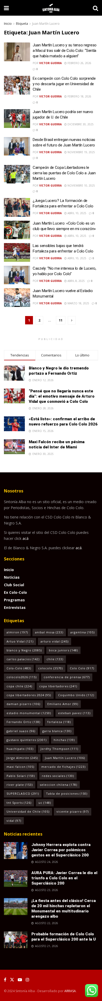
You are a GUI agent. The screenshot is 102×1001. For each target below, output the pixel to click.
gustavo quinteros (27, 740)
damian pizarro (23, 704)
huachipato (20, 749)
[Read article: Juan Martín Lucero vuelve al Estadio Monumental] (17, 297)
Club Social (14, 584)
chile (55, 659)
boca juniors (63, 650)
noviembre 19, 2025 (81, 152)
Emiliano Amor (62, 704)
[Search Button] (95, 8)
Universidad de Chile (28, 811)
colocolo (50, 668)
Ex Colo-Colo (15, 592)
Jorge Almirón (22, 758)
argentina (82, 632)
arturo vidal (55, 641)
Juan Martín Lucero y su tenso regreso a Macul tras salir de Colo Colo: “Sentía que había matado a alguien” (65, 50)
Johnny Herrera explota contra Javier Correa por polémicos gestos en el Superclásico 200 (60, 849)
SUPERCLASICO (23, 793)
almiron (17, 632)
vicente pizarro (72, 811)
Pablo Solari (21, 776)
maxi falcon (20, 767)
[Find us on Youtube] (20, 980)
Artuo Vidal (20, 641)
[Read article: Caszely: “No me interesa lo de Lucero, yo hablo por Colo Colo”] (17, 275)
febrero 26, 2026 (79, 63)
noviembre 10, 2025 (81, 185)
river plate (20, 785)
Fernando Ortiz (23, 722)
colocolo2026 (22, 677)
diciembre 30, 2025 (80, 124)
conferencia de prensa (67, 677)
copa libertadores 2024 (29, 695)
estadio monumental (29, 713)
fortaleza (59, 722)
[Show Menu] (6, 8)
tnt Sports (19, 803)
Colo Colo (82, 668)
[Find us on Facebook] (5, 980)
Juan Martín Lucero (46, 23)
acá (25, 538)
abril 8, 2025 (76, 281)
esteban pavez (74, 713)
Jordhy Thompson (59, 749)
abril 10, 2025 (76, 213)
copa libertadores (58, 686)
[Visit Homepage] (51, 8)
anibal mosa (49, 632)
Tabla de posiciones (66, 793)
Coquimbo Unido (76, 695)
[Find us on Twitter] (12, 980)
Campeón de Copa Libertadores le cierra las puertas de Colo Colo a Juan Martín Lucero (64, 173)
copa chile (19, 686)
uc (44, 803)
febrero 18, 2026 (79, 96)
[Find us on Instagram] (27, 980)
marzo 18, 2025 (78, 303)
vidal (14, 821)
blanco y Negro (24, 650)
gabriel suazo (21, 731)
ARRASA (70, 991)
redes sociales (58, 776)
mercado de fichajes (63, 767)
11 (61, 320)
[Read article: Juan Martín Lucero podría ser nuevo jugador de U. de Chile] (17, 118)
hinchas (64, 740)
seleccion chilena (58, 785)
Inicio (8, 23)
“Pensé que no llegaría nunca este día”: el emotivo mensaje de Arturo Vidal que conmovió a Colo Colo (61, 396)
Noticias (12, 577)
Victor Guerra (50, 63)
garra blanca (56, 731)
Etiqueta (22, 23)
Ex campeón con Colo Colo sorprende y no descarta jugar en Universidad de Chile (64, 84)
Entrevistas (15, 607)
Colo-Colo (19, 668)
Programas (14, 599)
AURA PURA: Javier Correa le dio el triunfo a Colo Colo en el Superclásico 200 (64, 878)
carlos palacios (23, 659)
